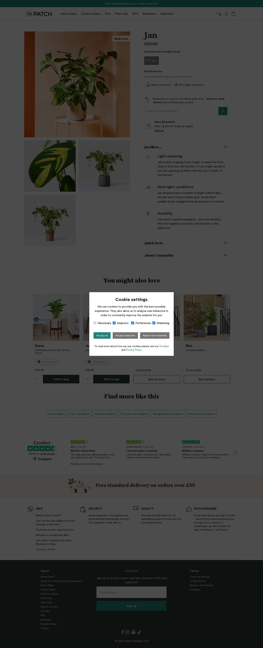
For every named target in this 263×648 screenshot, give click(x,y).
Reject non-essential (155, 335)
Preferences (143, 323)
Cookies (164, 346)
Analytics (122, 323)
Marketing (163, 323)
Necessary (104, 323)
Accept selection (125, 335)
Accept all (102, 335)
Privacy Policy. (134, 349)
